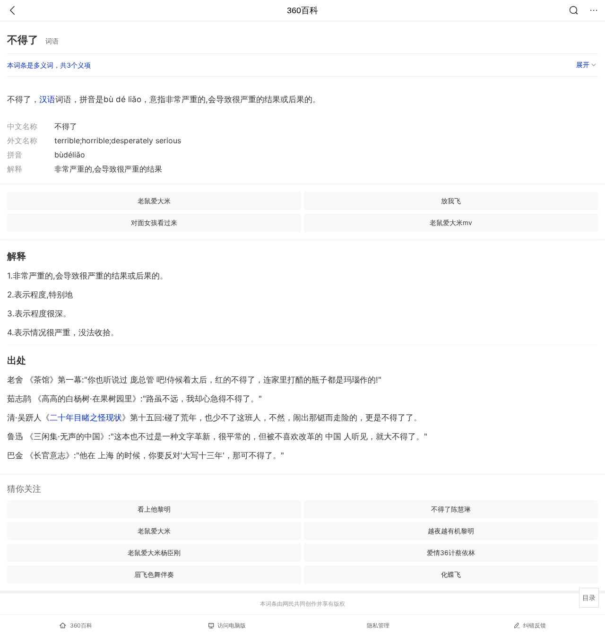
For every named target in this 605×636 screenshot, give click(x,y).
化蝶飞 (451, 574)
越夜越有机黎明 (451, 531)
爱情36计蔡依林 (451, 553)
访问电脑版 (231, 625)
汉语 (47, 99)
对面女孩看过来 (154, 222)
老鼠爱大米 (154, 201)
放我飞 (451, 201)
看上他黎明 (154, 509)
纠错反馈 (534, 625)
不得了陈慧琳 (451, 509)
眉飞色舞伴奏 (154, 574)
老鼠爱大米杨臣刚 (154, 553)
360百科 (302, 10)
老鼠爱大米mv (451, 222)
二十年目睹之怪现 (86, 417)
